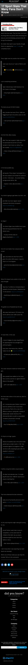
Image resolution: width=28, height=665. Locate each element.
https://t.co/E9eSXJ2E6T (17, 291)
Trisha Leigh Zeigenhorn (8, 15)
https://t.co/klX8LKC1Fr (8, 453)
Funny (14, 603)
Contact (14, 629)
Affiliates (14, 637)
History (14, 607)
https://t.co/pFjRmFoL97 (9, 317)
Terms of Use (14, 633)
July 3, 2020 (20, 424)
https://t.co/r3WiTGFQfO (9, 421)
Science (14, 605)
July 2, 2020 (17, 457)
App (14, 617)
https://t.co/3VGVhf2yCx (9, 117)
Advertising (14, 628)
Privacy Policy (14, 631)
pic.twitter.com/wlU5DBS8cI (13, 502)
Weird (14, 601)
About (14, 626)
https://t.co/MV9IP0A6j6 (19, 351)
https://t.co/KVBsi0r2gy (8, 205)
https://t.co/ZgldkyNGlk (16, 147)
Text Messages (14, 619)
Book (14, 615)
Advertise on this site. (8, 661)
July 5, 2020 (21, 209)
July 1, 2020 (16, 237)
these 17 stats (17, 46)
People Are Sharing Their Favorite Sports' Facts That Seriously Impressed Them (17, 582)
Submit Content (14, 635)
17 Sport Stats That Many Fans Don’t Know (16, 28)
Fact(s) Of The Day (14, 613)
